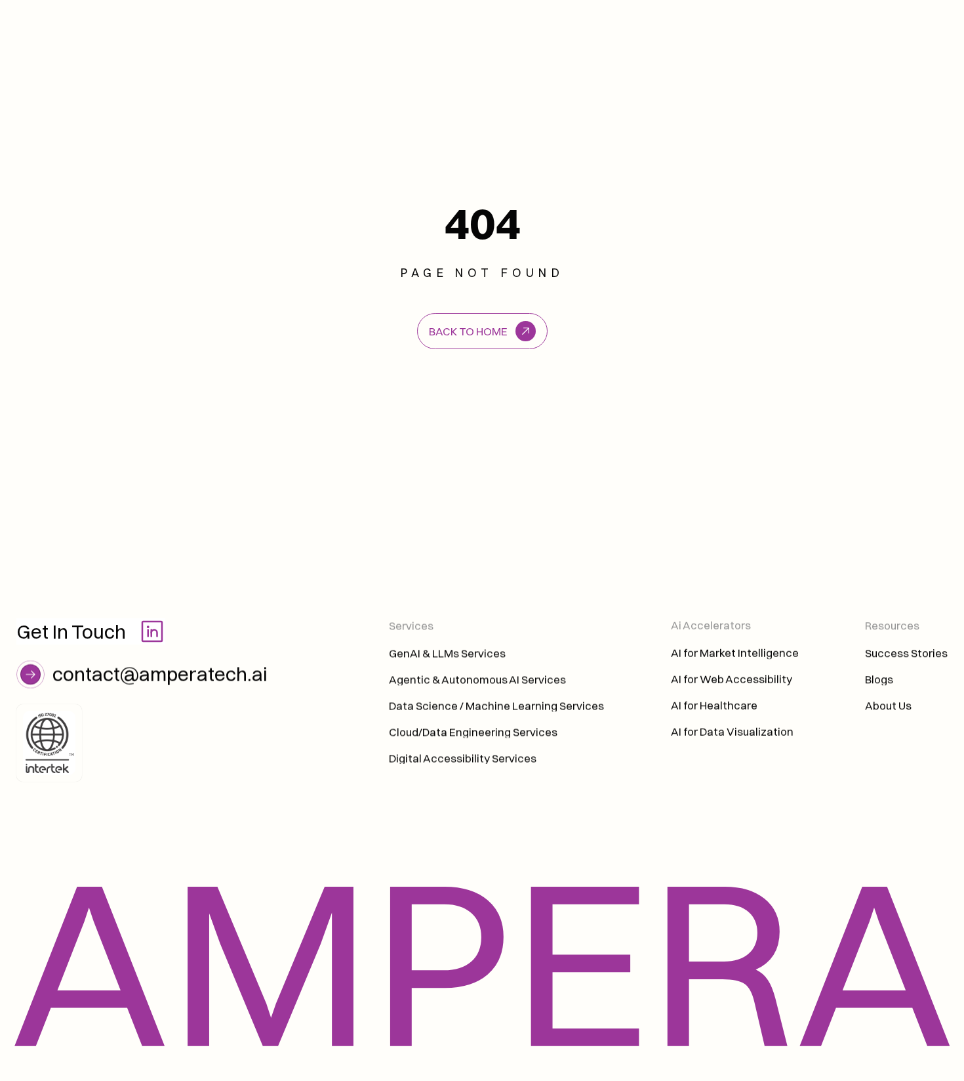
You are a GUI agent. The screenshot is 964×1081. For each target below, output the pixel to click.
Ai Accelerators (712, 625)
